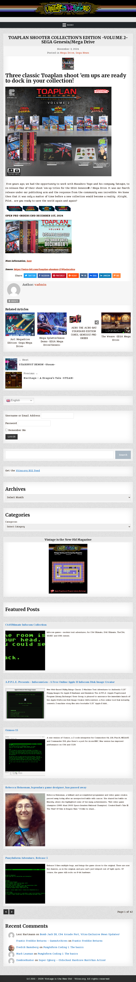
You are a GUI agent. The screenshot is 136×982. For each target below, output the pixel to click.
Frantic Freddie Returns (87, 941)
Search (123, 455)
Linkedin (106, 275)
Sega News (82, 53)
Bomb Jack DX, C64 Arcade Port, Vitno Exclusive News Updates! (79, 934)
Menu (70, 25)
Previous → (31, 373)
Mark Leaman (24, 954)
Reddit (74, 275)
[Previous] (5, 911)
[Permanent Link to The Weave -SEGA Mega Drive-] (116, 322)
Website (14, 301)
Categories (11, 522)
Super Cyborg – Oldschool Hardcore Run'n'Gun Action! (72, 960)
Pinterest (60, 275)
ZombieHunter (25, 960)
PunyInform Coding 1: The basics (63, 947)
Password (11, 423)
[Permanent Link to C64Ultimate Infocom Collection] (25, 650)
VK (85, 275)
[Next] (11, 911)
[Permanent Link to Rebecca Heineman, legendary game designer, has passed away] (25, 819)
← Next (24, 360)
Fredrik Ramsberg (27, 947)
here (29, 261)
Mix (117, 275)
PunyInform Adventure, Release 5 (26, 858)
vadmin (40, 285)
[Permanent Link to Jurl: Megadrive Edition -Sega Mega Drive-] (20, 324)
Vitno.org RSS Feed (28, 471)
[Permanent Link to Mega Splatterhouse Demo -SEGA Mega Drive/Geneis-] (52, 323)
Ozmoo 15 (11, 730)
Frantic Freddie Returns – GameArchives (42, 941)
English (15, 400)
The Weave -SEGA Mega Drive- (116, 338)
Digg (95, 275)
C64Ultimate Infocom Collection (26, 624)
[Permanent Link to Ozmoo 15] (25, 756)
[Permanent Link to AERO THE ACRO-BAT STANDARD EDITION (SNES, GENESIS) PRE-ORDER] (84, 318)
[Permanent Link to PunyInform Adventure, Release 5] (25, 884)
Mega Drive (67, 53)
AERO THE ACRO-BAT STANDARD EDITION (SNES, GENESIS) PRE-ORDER (84, 333)
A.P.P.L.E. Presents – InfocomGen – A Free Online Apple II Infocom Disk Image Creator (60, 682)
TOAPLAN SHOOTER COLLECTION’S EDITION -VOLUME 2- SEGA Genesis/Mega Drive (68, 40)
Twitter (31, 275)
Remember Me (16, 430)
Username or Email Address (22, 416)
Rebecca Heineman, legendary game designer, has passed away (45, 787)
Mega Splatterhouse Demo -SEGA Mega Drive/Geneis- (52, 341)
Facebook (45, 275)
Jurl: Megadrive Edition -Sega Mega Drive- (20, 343)
